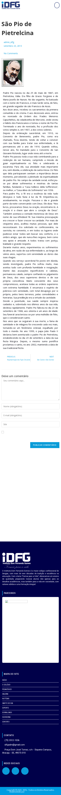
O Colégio (6, 685)
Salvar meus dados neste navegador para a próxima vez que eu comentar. (30, 437)
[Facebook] (6, 771)
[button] (57, 5)
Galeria (5, 694)
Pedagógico (7, 689)
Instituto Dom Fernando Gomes (38, 792)
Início (4, 680)
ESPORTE (5, 708)
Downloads (7, 712)
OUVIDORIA (6, 717)
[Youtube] (15, 771)
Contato (5, 722)
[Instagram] (25, 771)
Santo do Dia (7, 703)
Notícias (5, 699)
